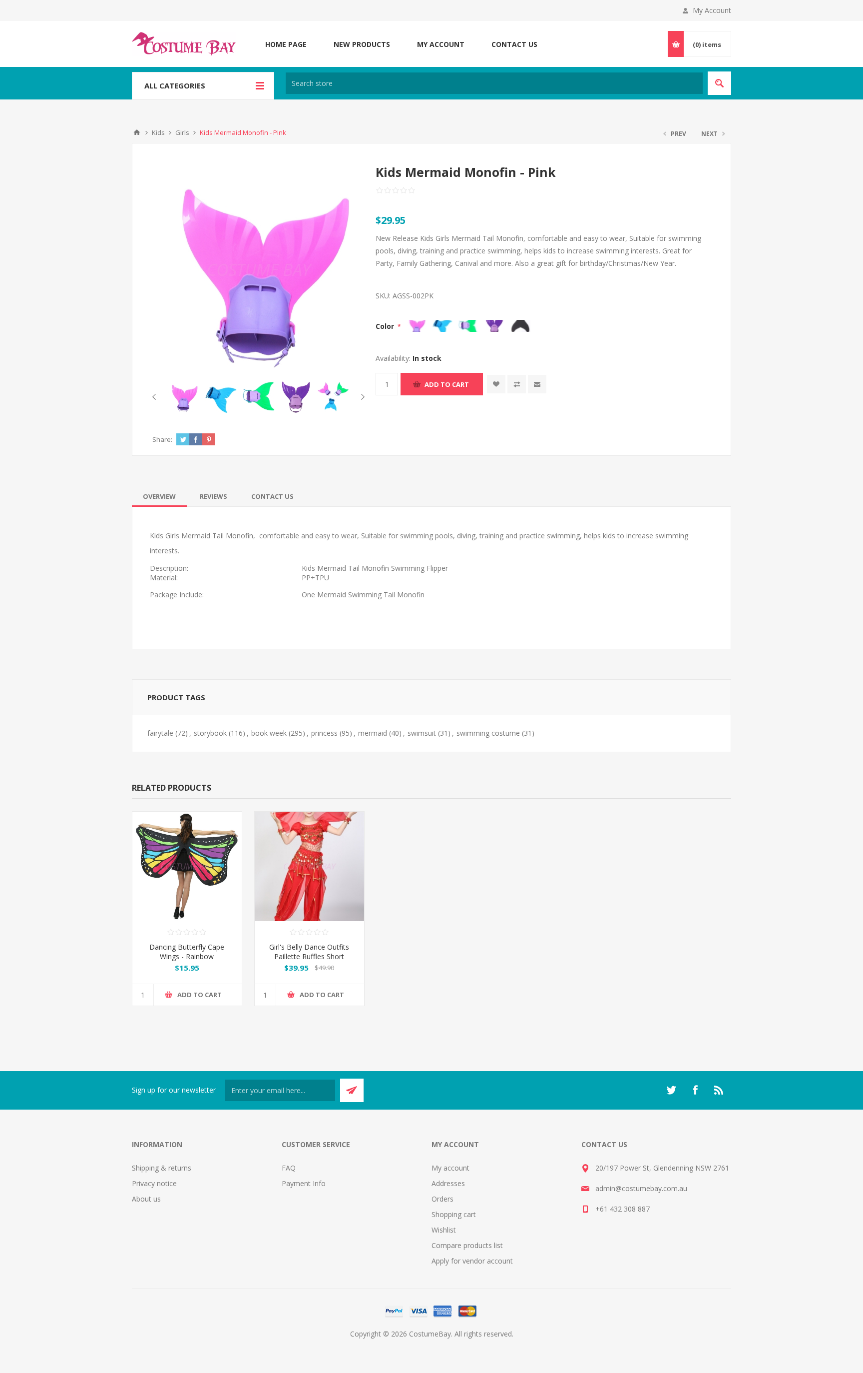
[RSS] (719, 1090)
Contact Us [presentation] (272, 496)
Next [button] (361, 396)
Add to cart (447, 384)
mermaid (372, 733)
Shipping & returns (161, 1168)
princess (324, 733)
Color (386, 326)
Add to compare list (516, 384)
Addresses (448, 1183)
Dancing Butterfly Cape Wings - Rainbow (186, 951)
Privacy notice (154, 1183)
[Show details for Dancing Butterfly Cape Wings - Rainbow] (187, 866)
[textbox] (494, 83)
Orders (442, 1199)
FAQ (289, 1168)
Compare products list (467, 1245)
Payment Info (304, 1183)
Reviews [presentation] (213, 496)
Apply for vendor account (472, 1261)
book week (269, 733)
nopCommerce (452, 1346)
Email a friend (537, 384)
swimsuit (422, 733)
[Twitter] (671, 1090)
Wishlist (444, 1230)
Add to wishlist (496, 384)
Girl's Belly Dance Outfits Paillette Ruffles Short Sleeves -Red (309, 956)
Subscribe (352, 1090)
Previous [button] (156, 396)
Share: (162, 439)
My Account (712, 10)
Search (719, 83)
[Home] (137, 132)
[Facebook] (695, 1090)
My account (450, 1168)
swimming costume (488, 733)
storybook (210, 733)
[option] (183, 397)
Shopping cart (454, 1214)
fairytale (160, 733)
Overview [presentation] (159, 496)
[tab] (159, 496)
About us (146, 1199)
